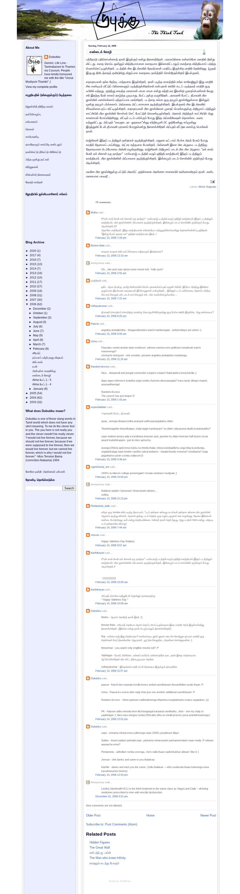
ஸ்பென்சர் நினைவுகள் (38, 174)
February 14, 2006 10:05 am (111, 582)
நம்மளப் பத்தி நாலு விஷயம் (47, 357)
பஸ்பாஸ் (60, 471)
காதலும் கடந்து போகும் (104, 863)
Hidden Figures (100, 842)
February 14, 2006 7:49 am (110, 527)
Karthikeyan (97, 552)
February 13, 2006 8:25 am (110, 316)
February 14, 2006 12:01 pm (111, 719)
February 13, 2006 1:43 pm (110, 399)
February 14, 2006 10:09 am (111, 603)
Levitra (105, 788)
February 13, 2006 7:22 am (110, 298)
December (40, 308)
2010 (33, 286)
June (36, 331)
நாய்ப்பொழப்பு (33, 114)
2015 (33, 264)
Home (150, 815)
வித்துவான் (32, 167)
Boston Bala (97, 245)
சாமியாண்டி (32, 136)
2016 (33, 259)
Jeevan (95, 535)
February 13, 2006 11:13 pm (111, 498)
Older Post (93, 815)
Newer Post (208, 815)
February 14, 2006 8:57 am (110, 545)
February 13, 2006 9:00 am (110, 333)
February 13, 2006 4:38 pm (110, 459)
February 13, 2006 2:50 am (110, 273)
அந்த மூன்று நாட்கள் (37, 159)
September (40, 317)
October (38, 313)
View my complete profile (41, 86)
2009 (33, 290)
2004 (33, 397)
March (37, 344)
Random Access (100, 366)
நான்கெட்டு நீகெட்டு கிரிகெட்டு (43, 152)
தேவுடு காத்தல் (34, 182)
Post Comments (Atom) (121, 824)
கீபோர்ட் (36, 353)
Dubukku (96, 610)
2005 (33, 393)
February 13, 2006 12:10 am (111, 255)
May (36, 335)
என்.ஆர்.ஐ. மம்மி (100, 852)
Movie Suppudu (207, 186)
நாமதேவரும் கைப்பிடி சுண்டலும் (44, 144)
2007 (33, 299)
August (38, 322)
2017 (33, 255)
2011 (33, 282)
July (36, 326)
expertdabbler (98, 407)
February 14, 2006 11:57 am (111, 670)
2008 (33, 295)
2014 (33, 268)
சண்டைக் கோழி (101, 52)
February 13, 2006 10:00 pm (111, 476)
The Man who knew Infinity (108, 858)
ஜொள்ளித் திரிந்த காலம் (39, 106)
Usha (94, 341)
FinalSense (125, 881)
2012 (33, 277)
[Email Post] (212, 181)
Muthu (94, 212)
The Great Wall (100, 847)
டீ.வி (34, 366)
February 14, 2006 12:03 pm (111, 774)
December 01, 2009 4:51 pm (111, 796)
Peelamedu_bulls (100, 505)
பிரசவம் (30, 129)
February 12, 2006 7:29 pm (110, 237)
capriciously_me (100, 466)
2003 (33, 402)
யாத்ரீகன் (96, 280)
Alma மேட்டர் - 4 (41, 384)
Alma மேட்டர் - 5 (41, 379)
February (39, 348)
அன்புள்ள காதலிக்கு (44, 371)
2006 (33, 304)
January (38, 388)
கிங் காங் (37, 362)
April (36, 339)
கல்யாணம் (32, 121)
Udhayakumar (99, 305)
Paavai (94, 323)
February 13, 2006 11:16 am (111, 359)
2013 (33, 273)
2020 (33, 250)
